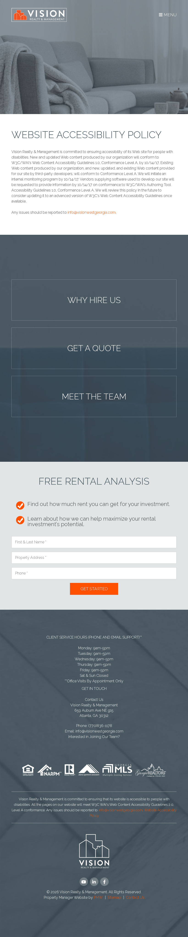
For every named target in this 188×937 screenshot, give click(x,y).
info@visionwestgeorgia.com (92, 212)
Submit (94, 589)
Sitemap (114, 897)
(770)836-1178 (100, 726)
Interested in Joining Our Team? (94, 737)
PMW (98, 897)
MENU (170, 14)
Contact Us (94, 699)
